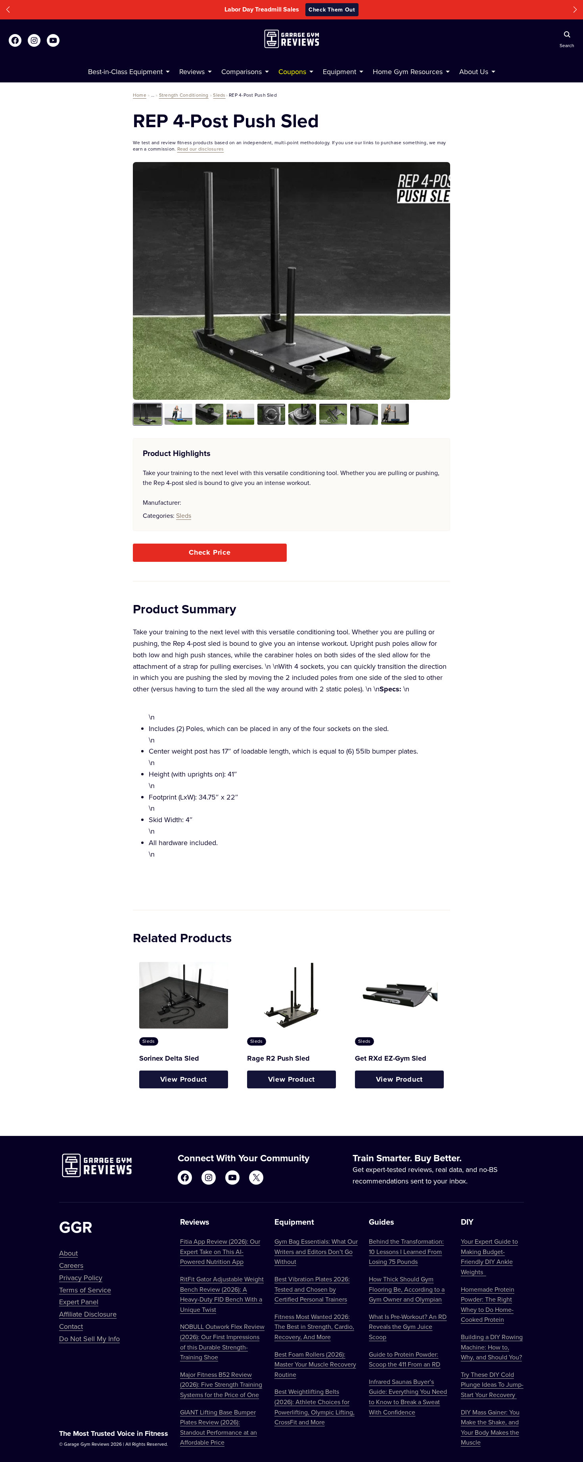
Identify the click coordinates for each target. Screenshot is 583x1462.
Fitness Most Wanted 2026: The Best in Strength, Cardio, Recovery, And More (314, 1326)
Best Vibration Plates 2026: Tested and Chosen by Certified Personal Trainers (312, 1289)
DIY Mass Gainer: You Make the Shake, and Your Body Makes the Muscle (490, 1427)
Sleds (219, 95)
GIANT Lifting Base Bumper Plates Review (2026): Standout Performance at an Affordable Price (218, 1427)
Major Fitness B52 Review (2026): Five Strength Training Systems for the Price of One (221, 1384)
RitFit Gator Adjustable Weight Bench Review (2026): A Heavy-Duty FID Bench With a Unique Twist (222, 1294)
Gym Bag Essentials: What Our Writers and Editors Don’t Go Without (316, 1251)
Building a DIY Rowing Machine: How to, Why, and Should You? (492, 1346)
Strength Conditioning (184, 95)
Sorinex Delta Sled (169, 1058)
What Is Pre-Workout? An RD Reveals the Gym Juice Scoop (408, 1326)
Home (139, 95)
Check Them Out (345, 9)
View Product (183, 1079)
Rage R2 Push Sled (278, 1058)
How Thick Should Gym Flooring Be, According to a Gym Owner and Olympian (407, 1289)
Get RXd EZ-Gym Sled (390, 1058)
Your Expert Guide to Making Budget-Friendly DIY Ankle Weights (489, 1256)
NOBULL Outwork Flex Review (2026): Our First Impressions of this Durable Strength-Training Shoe (222, 1341)
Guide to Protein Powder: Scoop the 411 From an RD (404, 1359)
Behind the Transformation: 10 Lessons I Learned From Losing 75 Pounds (406, 1251)
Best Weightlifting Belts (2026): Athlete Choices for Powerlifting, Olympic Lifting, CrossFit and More (314, 1406)
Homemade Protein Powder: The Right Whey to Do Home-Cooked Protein (487, 1304)
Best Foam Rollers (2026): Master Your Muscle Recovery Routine (315, 1364)
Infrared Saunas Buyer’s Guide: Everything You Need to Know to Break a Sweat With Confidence (408, 1396)
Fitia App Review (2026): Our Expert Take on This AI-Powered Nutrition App (220, 1251)
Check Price (210, 552)
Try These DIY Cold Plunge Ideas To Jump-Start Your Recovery (492, 1384)
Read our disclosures (200, 148)
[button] (8, 9)
